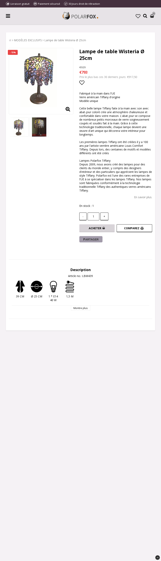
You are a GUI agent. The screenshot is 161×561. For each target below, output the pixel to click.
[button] (138, 16)
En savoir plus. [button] (143, 197)
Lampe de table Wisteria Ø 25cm (65, 40)
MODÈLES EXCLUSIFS (28, 40)
